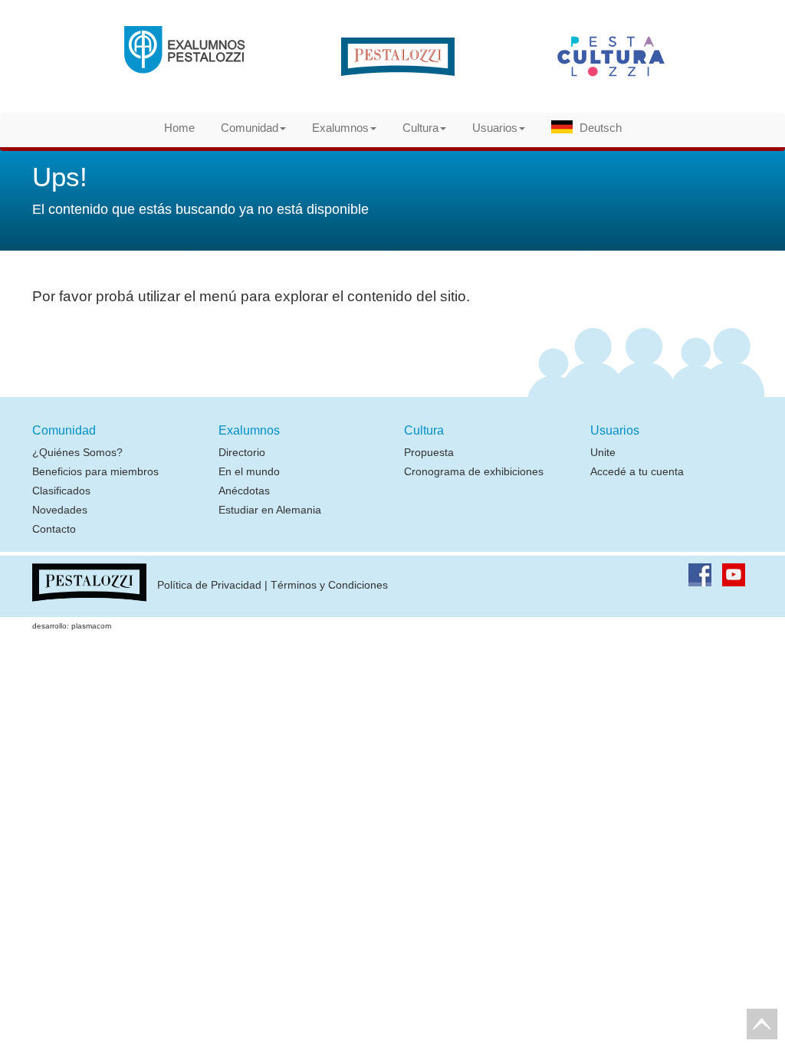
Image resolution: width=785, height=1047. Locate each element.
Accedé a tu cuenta (637, 471)
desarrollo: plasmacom (71, 626)
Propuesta (429, 452)
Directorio (241, 452)
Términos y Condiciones (329, 585)
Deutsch (601, 127)
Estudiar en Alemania (269, 510)
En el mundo (249, 471)
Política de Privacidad (209, 585)
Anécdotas (244, 490)
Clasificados (61, 490)
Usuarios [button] (494, 127)
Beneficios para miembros (95, 471)
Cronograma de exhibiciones (474, 471)
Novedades (59, 510)
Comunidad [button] (249, 127)
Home (179, 127)
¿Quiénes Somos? (77, 452)
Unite (603, 452)
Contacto (54, 529)
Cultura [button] (420, 127)
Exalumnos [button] (340, 127)
